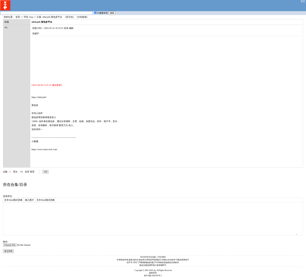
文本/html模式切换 (13, 200)
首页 (17, 17)
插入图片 (29, 200)
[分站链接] (82, 17)
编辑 (71, 28)
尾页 (32, 172)
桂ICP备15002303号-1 (153, 275)
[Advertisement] (127, 58)
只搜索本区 (102, 13)
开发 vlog (28, 17)
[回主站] (69, 17)
